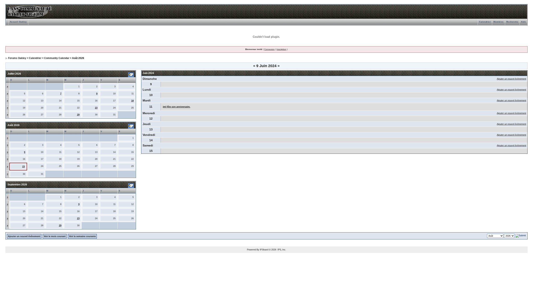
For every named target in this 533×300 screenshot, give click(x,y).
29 (78, 114)
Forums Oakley (17, 58)
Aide (523, 22)
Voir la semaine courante (82, 236)
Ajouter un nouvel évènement (511, 79)
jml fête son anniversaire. (176, 106)
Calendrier (485, 22)
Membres (498, 22)
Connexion (269, 49)
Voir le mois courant (55, 236)
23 (96, 107)
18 (132, 100)
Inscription (281, 49)
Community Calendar (56, 58)
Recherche (512, 22)
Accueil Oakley (18, 22)
